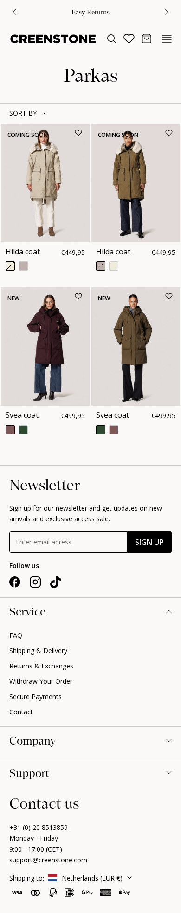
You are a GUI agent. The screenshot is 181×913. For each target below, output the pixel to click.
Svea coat (22, 415)
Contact (21, 711)
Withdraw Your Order (40, 681)
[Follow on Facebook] (14, 582)
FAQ (15, 635)
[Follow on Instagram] (35, 582)
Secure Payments (35, 696)
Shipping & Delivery (38, 650)
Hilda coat (23, 251)
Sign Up (149, 542)
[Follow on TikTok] (55, 582)
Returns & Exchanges (41, 665)
